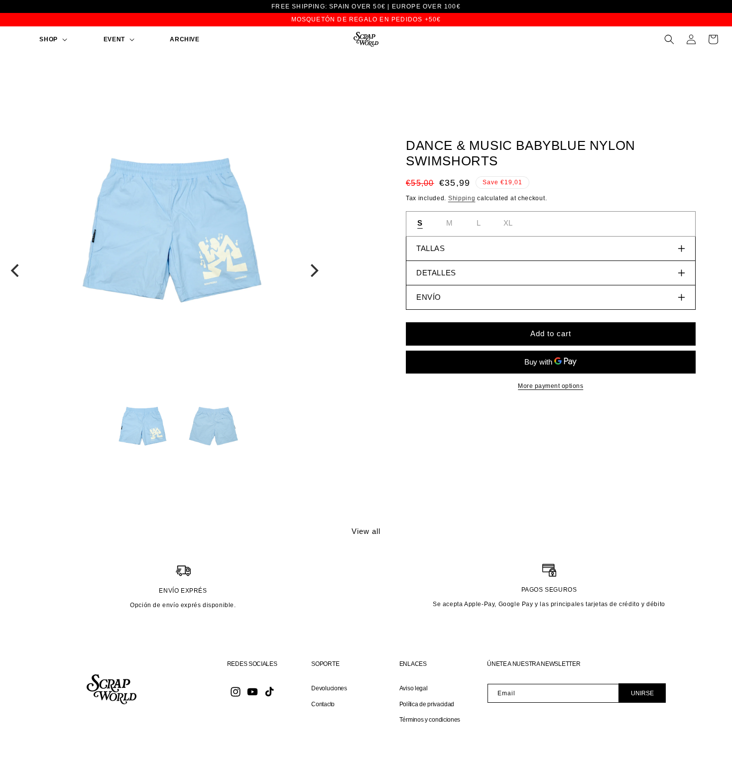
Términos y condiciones (429, 719)
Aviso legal (413, 688)
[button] (37, 40)
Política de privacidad (426, 704)
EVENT (114, 39)
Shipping (462, 198)
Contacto (323, 704)
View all (366, 531)
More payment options (550, 386)
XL (508, 223)
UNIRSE (642, 693)
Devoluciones (329, 688)
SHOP (48, 39)
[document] (165, 227)
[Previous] (16, 270)
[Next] (314, 270)
